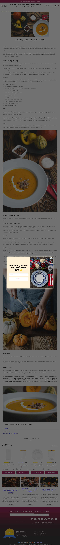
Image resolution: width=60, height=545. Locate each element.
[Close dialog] (51, 258)
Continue (18, 279)
